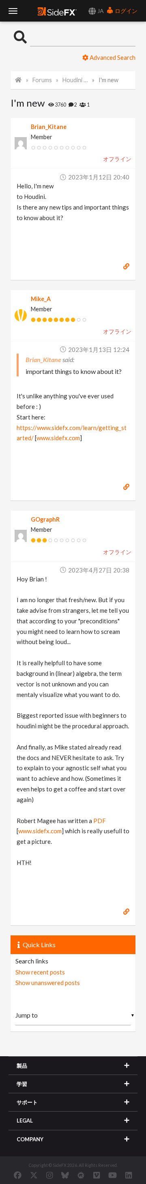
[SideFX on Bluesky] (65, 1175)
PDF (99, 820)
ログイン (125, 10)
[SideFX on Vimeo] (96, 1175)
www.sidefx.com (58, 437)
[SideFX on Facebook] (17, 1175)
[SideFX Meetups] (81, 1175)
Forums (42, 79)
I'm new (108, 79)
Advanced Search (111, 57)
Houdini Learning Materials (75, 79)
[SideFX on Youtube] (112, 1175)
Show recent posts (40, 972)
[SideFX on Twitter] (34, 1175)
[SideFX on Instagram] (49, 1175)
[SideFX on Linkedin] (128, 1175)
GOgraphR (45, 519)
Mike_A (41, 298)
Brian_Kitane (49, 126)
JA (100, 10)
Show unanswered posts (47, 982)
